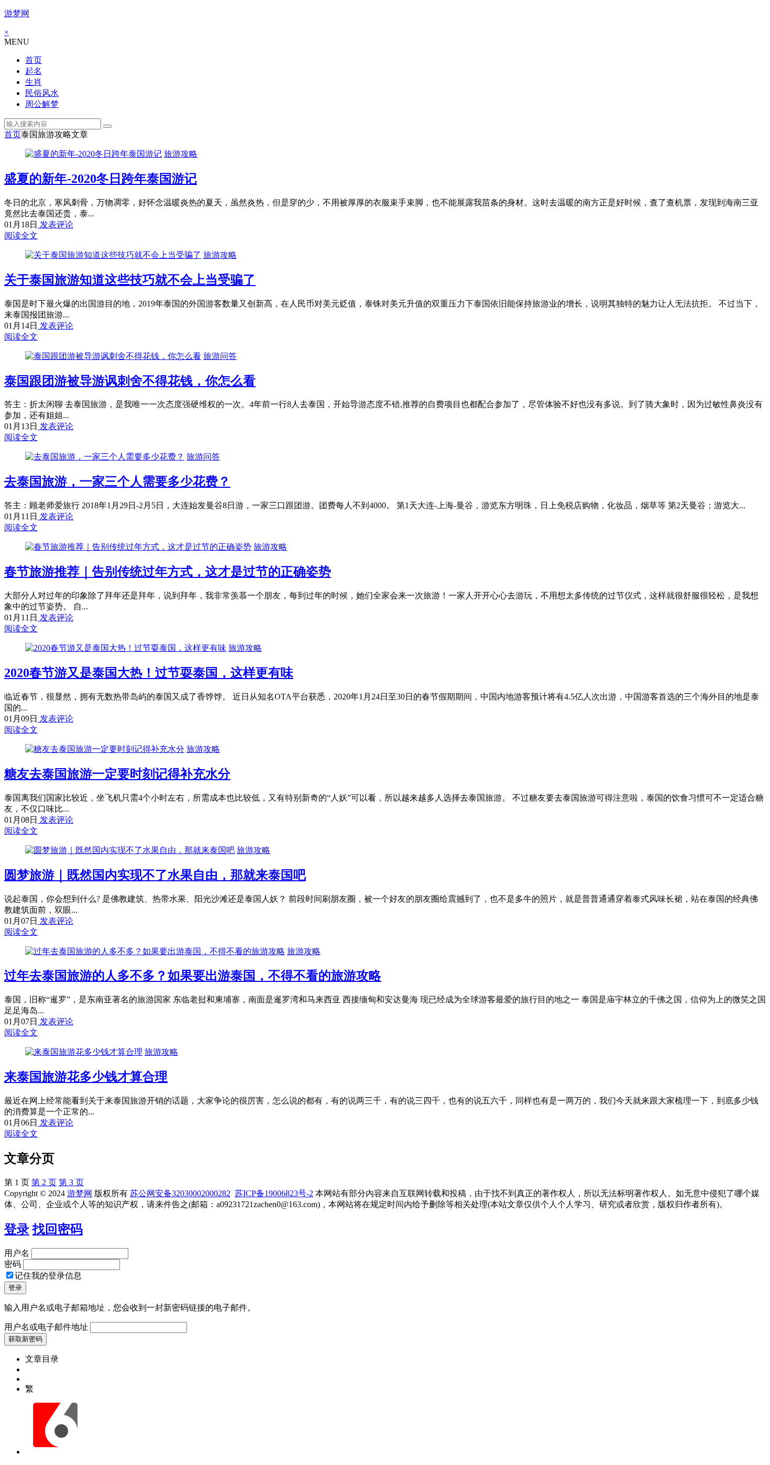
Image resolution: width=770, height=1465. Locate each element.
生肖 (33, 82)
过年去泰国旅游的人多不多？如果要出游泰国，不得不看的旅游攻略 (192, 975)
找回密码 (57, 1229)
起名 (33, 71)
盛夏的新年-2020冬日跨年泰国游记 (100, 178)
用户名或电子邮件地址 (46, 1326)
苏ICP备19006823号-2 (274, 1193)
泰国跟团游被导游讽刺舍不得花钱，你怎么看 (130, 381)
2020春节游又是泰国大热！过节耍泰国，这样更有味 (148, 673)
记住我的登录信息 (48, 1275)
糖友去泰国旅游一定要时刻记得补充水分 (117, 774)
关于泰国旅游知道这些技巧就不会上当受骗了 (130, 280)
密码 (12, 1264)
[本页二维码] (55, 1451)
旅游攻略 (180, 153)
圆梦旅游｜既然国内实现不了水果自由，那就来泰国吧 (155, 875)
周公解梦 (42, 104)
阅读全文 (21, 235)
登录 (16, 1229)
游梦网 (16, 13)
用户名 (16, 1253)
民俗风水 (42, 93)
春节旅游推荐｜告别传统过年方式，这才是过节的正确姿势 (167, 571)
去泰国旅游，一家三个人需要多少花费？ (117, 481)
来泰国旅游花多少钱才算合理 (86, 1077)
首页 (33, 60)
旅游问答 (220, 356)
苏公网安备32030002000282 (180, 1193)
